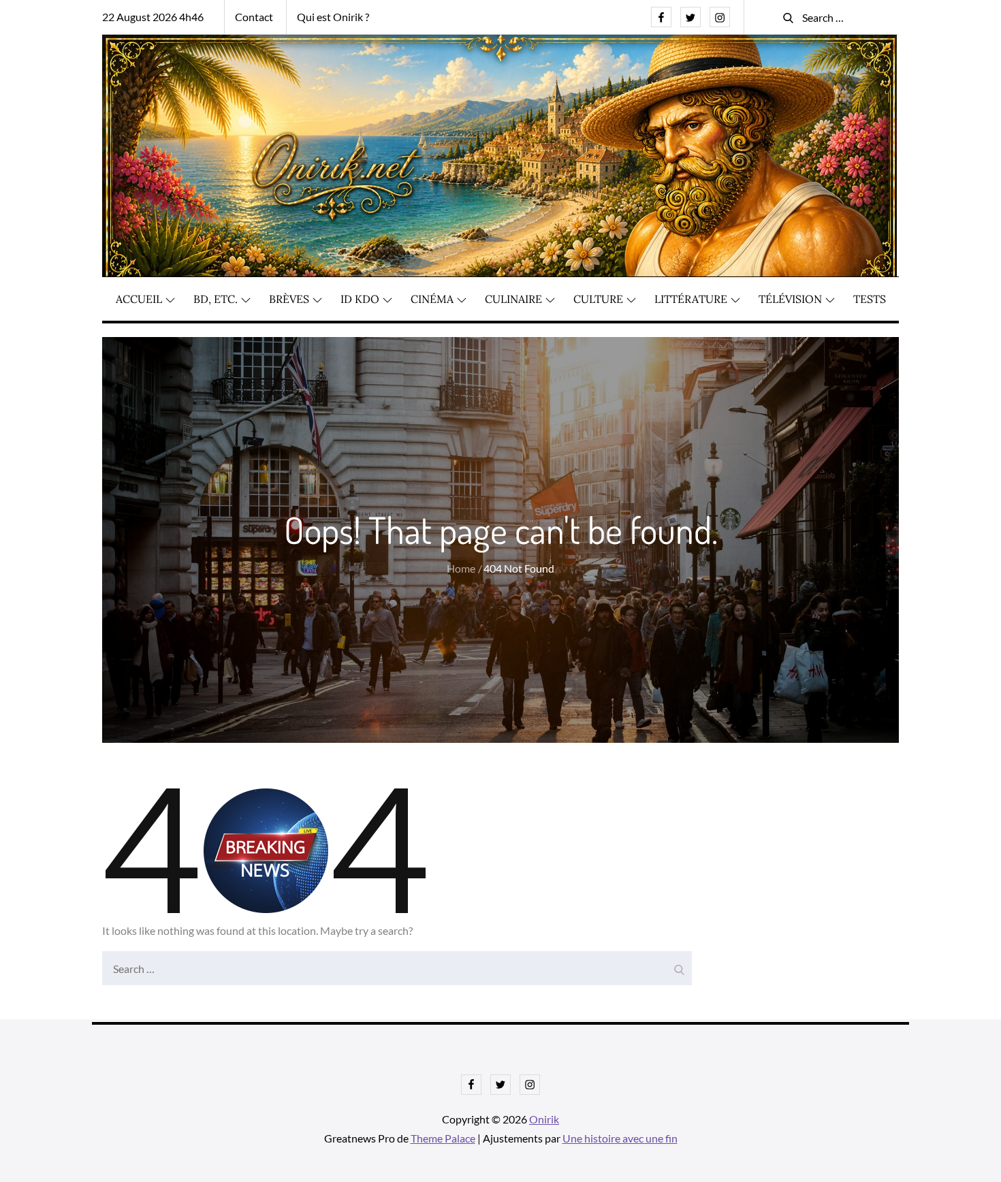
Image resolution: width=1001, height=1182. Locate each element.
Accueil (139, 299)
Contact (254, 16)
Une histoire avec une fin (620, 1138)
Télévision (790, 299)
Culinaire (513, 299)
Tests (869, 299)
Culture (598, 299)
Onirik (544, 1119)
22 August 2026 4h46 (153, 16)
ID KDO (359, 299)
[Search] (678, 964)
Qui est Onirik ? (333, 16)
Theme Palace (443, 1138)
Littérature (690, 299)
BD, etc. (215, 299)
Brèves (289, 299)
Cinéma (432, 299)
